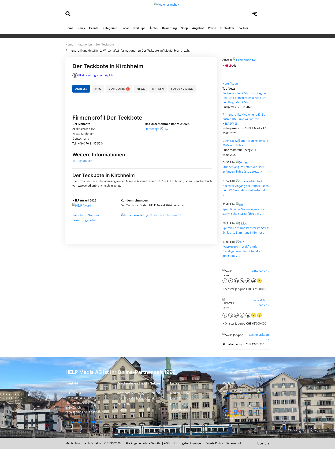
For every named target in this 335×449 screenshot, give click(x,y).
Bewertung (169, 28)
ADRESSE (81, 89)
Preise (212, 28)
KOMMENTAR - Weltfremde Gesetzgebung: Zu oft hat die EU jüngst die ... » (243, 251)
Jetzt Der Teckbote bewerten (164, 215)
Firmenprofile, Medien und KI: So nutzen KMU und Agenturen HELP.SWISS (243, 119)
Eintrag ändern (82, 161)
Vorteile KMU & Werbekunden (137, 398)
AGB (167, 443)
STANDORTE (118, 89)
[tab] (226, 83)
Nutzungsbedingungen (188, 443)
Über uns (263, 443)
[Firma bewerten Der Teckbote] (133, 215)
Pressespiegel (179, 404)
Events (93, 28)
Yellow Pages (178, 410)
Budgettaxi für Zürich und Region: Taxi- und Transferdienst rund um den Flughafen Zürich (244, 97)
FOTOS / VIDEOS (182, 89)
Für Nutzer (227, 28)
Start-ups (139, 28)
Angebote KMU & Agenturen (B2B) (140, 393)
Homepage (152, 129)
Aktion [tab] (234, 83)
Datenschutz (234, 443)
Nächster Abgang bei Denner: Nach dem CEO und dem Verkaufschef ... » (245, 190)
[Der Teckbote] (85, 205)
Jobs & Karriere (180, 398)
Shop (184, 28)
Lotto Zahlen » (260, 271)
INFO (97, 89)
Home (69, 28)
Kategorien (110, 28)
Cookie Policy (214, 443)
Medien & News (180, 393)
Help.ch (98, 443)
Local (125, 28)
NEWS (141, 89)
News (81, 28)
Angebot (198, 28)
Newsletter (125, 404)
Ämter (154, 28)
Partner (243, 28)
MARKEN (158, 89)
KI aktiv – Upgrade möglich (95, 75)
